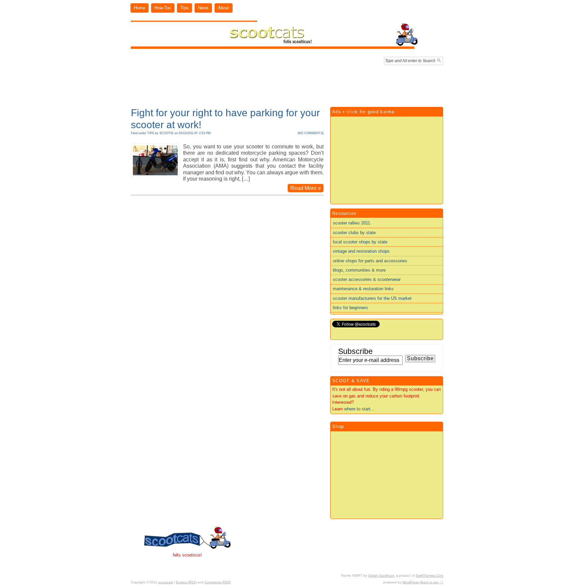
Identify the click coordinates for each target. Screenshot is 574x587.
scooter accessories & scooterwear (367, 279)
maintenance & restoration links (363, 288)
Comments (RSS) (218, 582)
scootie (166, 133)
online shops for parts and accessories (370, 260)
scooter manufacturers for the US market (372, 298)
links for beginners (350, 307)
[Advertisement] (287, 84)
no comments (311, 133)
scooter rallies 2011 (351, 222)
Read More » (305, 188)
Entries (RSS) (186, 582)
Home (139, 7)
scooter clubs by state (354, 232)
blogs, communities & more (359, 270)
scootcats (165, 582)
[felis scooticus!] (274, 47)
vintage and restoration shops (361, 251)
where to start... (359, 408)
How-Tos (162, 7)
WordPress (410, 582)
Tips (184, 7)
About (223, 7)
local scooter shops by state (360, 241)
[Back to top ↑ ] (431, 582)
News (203, 7)
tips (150, 133)
